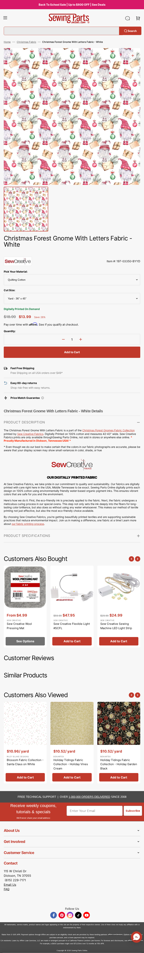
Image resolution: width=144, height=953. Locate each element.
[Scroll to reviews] (72, 253)
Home (7, 41)
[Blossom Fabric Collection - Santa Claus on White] (25, 742)
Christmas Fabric (26, 41)
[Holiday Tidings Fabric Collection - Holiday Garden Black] (118, 742)
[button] (5, 18)
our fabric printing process (28, 523)
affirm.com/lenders (115, 934)
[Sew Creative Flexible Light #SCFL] (71, 606)
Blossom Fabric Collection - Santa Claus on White (25, 762)
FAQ (6, 889)
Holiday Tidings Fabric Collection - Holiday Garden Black (118, 764)
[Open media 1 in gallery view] (132, 55)
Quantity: (10, 331)
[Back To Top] (138, 947)
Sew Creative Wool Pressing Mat (19, 626)
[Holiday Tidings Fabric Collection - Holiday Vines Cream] (71, 742)
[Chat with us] (127, 18)
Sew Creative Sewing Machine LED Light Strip (116, 626)
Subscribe (133, 810)
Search (132, 30)
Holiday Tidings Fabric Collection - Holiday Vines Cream (70, 764)
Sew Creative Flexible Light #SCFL (71, 626)
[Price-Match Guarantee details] (42, 398)
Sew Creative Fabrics (30, 433)
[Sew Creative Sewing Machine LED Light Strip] (118, 606)
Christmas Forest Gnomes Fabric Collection (108, 430)
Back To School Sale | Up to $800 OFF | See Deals (72, 4)
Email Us (10, 884)
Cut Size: (9, 290)
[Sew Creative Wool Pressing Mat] (25, 606)
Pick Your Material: (16, 271)
